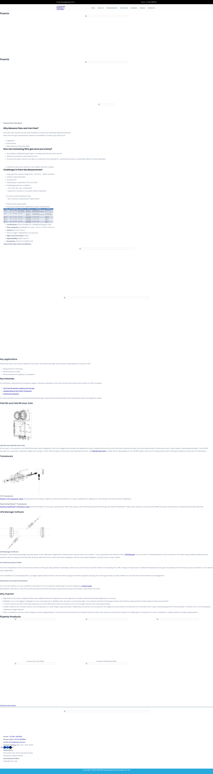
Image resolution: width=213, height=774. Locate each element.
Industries (134, 8)
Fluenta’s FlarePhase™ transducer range (15, 507)
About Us (101, 8)
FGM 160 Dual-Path (99, 451)
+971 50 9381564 (20, 739)
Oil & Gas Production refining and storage (18, 388)
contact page (86, 586)
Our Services (124, 8)
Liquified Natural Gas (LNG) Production (17, 391)
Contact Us (151, 8)
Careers (142, 8)
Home (93, 8)
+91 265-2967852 (151, 2)
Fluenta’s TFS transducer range (11, 499)
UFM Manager (130, 554)
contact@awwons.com (67, 2)
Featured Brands (111, 8)
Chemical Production (11, 394)
